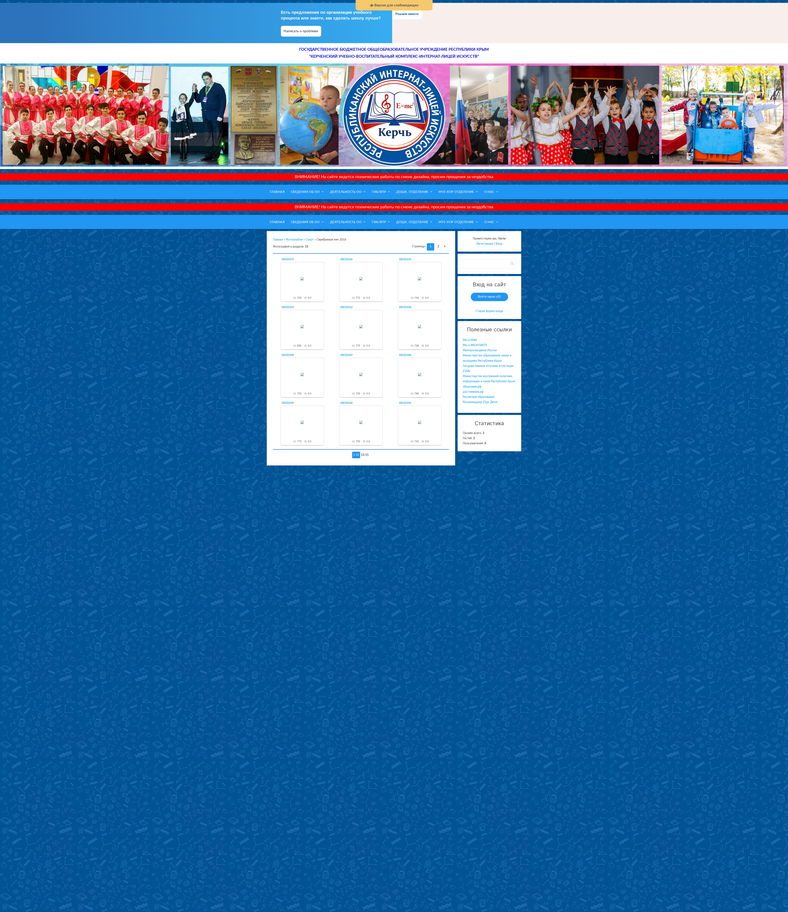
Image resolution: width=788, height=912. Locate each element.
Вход (499, 243)
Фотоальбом (294, 239)
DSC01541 (405, 403)
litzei (304, 282)
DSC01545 (288, 403)
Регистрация (484, 243)
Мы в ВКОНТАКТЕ (475, 345)
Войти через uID (489, 296)
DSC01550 (405, 307)
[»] (445, 246)
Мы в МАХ (470, 340)
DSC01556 (346, 259)
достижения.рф (473, 391)
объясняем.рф (472, 386)
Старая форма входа (489, 311)
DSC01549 (288, 355)
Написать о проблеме (301, 31)
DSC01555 (405, 259)
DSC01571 (288, 259)
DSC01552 (346, 307)
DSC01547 (346, 355)
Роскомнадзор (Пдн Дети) (480, 402)
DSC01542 (346, 403)
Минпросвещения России (480, 350)
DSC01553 (288, 307)
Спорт (310, 239)
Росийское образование (478, 397)
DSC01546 (405, 355)
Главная (278, 239)
